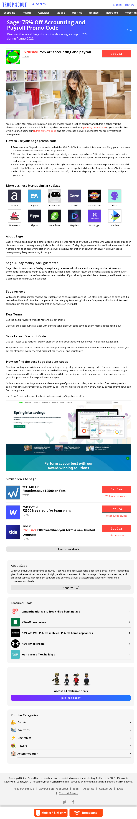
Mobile (61, 12)
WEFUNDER (29, 487)
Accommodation (27, 753)
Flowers (22, 745)
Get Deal (116, 54)
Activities (43, 12)
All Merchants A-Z (24, 788)
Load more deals (68, 549)
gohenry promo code (94, 127)
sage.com (69, 587)
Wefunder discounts (116, 496)
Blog (75, 788)
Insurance (112, 12)
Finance (93, 12)
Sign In (117, 4)
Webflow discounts (116, 515)
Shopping (9, 12)
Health (26, 12)
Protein (22, 722)
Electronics (24, 738)
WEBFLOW (28, 506)
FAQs (120, 788)
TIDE (25, 526)
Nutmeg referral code (44, 130)
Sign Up (129, 4)
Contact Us (105, 788)
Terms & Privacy (68, 793)
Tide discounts (116, 535)
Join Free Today (71, 697)
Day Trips (23, 730)
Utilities (77, 12)
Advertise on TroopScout (53, 788)
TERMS (25, 56)
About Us (88, 788)
